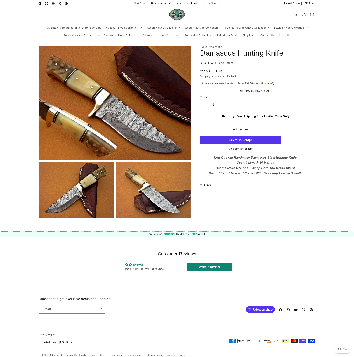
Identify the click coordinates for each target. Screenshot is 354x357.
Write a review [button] (209, 266)
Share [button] (207, 184)
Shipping (205, 76)
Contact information (175, 355)
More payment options (241, 148)
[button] (123, 27)
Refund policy (97, 355)
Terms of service (134, 355)
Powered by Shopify (76, 355)
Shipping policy (154, 355)
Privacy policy (115, 355)
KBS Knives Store (56, 355)
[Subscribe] (101, 309)
